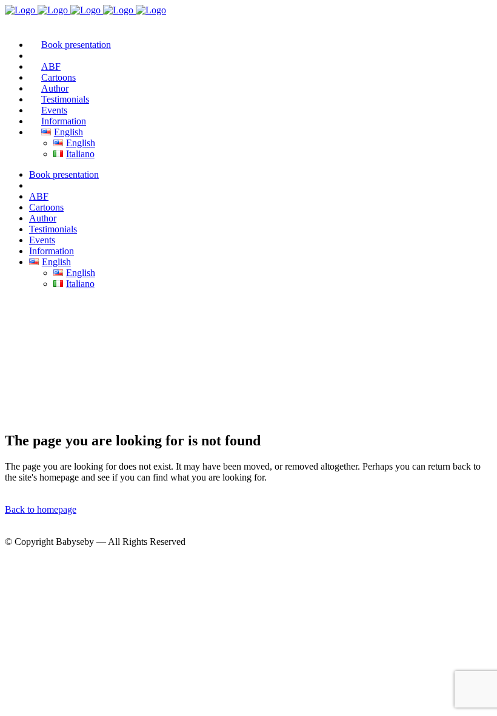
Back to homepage (40, 509)
